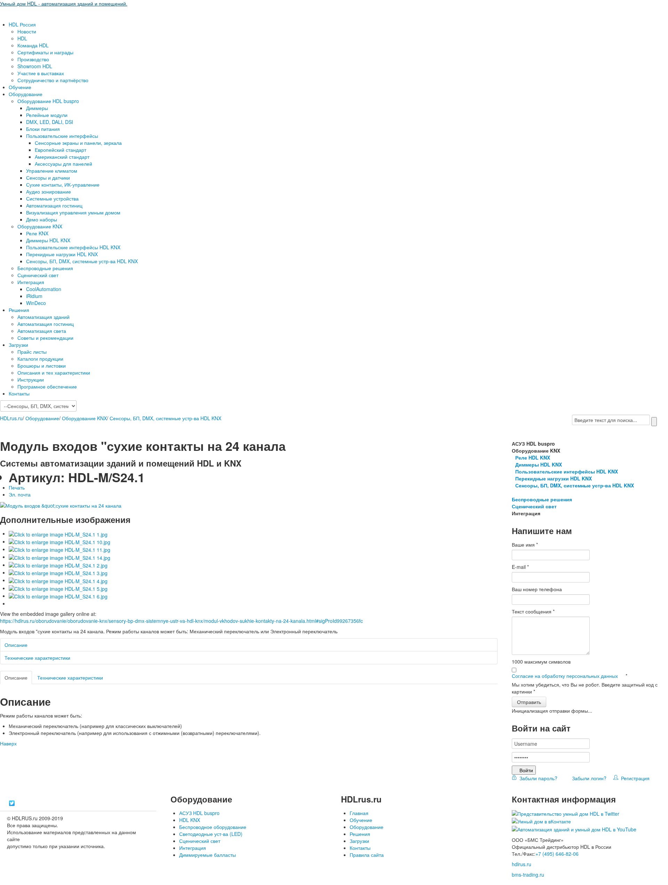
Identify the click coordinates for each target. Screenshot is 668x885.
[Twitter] (12, 803)
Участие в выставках (40, 73)
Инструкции (30, 379)
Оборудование (25, 94)
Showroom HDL (34, 66)
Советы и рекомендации (45, 337)
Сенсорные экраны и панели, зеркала (78, 142)
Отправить (529, 701)
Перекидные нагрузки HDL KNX (62, 254)
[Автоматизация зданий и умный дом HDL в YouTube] (574, 828)
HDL (22, 38)
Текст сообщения (533, 611)
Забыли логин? (588, 778)
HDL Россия (22, 24)
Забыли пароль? (538, 778)
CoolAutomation (43, 288)
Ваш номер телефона (537, 589)
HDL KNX (189, 819)
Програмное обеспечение (47, 386)
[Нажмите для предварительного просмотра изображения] (60, 504)
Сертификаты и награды (45, 52)
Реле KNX (37, 233)
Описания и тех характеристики (53, 372)
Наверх (8, 743)
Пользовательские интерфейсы (62, 135)
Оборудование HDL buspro (48, 100)
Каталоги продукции (40, 358)
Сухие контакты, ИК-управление (63, 184)
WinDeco (36, 302)
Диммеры (37, 107)
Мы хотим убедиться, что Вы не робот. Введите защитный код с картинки (585, 688)
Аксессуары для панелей (63, 163)
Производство (33, 59)
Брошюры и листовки (41, 365)
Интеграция (30, 282)
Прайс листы (32, 351)
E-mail (520, 566)
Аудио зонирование (48, 191)
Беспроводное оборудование (212, 826)
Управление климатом (51, 170)
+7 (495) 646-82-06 (557, 853)
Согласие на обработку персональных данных (565, 675)
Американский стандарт (62, 156)
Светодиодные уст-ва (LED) (210, 833)
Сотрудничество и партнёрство (52, 80)
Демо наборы (41, 219)
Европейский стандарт (60, 149)
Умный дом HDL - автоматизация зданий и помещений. (63, 3)
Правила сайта (367, 854)
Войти (526, 770)
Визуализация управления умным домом (73, 212)
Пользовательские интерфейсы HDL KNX (73, 247)
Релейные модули (46, 114)
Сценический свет (37, 275)
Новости (26, 31)
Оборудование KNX (39, 226)
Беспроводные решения (45, 268)
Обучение (20, 87)
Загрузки (18, 344)
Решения (19, 309)
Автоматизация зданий (43, 316)
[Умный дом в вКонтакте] (541, 820)
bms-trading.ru (528, 874)
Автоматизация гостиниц (54, 205)
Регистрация (634, 778)
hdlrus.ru (521, 864)
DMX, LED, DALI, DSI (49, 121)
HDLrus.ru (11, 418)
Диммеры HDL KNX (48, 240)
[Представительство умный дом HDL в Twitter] (565, 812)
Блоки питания (43, 128)
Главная (359, 812)
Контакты (19, 393)
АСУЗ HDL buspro (199, 812)
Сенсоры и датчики (48, 177)
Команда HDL (33, 45)
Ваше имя (525, 544)
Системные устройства (52, 198)
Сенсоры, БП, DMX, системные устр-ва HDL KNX (82, 261)
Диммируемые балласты (207, 854)
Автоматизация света (41, 330)
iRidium (34, 295)
